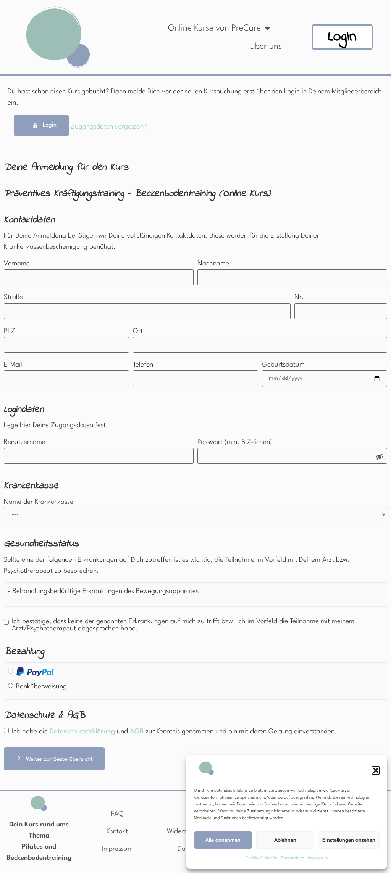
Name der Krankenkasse (38, 502)
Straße (13, 297)
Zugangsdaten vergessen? (109, 127)
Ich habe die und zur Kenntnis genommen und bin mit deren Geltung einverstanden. (174, 731)
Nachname (213, 263)
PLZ (9, 331)
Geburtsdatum (283, 365)
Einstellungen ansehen (348, 840)
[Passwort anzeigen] (379, 457)
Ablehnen (285, 840)
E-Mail (13, 365)
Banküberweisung (41, 686)
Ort (138, 331)
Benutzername (24, 442)
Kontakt (117, 831)
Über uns (265, 46)
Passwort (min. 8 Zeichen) (234, 442)
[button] (376, 770)
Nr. (299, 297)
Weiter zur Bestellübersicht (59, 759)
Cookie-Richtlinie (261, 858)
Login (50, 125)
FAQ (117, 814)
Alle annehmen (223, 840)
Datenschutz (292, 858)
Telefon (143, 365)
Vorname (17, 263)
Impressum (318, 858)
